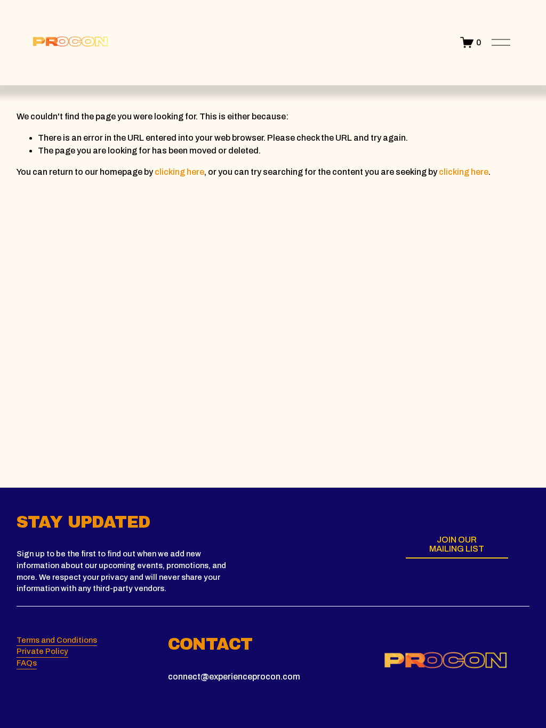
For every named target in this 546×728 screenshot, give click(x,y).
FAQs (27, 663)
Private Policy (42, 651)
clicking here (179, 171)
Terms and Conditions (57, 640)
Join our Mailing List (456, 544)
